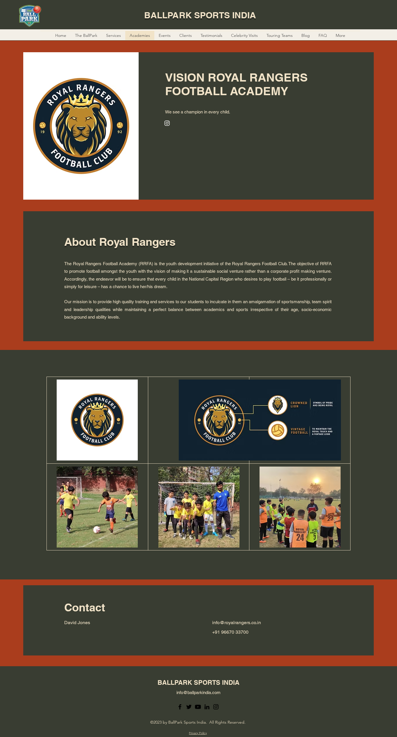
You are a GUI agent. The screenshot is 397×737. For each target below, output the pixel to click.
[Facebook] (179, 706)
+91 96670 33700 (229, 632)
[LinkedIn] (206, 706)
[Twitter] (188, 706)
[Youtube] (197, 706)
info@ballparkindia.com (198, 692)
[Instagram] (215, 706)
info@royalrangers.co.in (236, 622)
